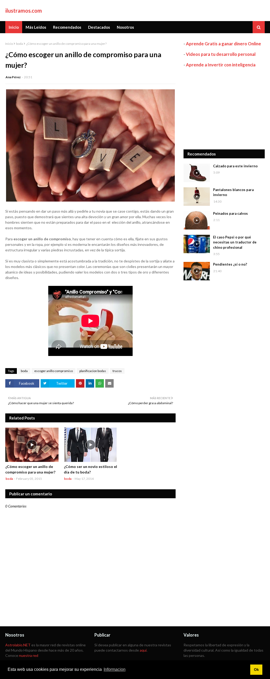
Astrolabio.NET (18, 645)
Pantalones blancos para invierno (233, 192)
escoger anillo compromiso (53, 371)
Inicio (9, 44)
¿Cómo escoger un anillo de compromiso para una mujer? (30, 469)
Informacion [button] (115, 669)
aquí (143, 650)
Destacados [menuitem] (99, 27)
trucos (117, 371)
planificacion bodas (92, 371)
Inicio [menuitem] (14, 27)
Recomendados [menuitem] (67, 27)
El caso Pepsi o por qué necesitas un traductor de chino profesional (235, 242)
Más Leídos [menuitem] (36, 27)
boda (19, 44)
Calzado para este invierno (235, 166)
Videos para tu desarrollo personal (220, 54)
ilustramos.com (23, 10)
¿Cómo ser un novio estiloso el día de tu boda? (90, 469)
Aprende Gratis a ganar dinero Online (223, 43)
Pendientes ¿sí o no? (230, 264)
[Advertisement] (224, 108)
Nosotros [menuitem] (125, 27)
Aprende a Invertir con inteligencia (220, 64)
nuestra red (28, 655)
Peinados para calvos (230, 213)
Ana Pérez (13, 77)
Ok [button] (256, 669)
